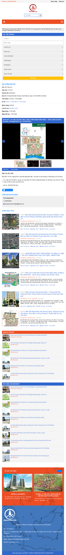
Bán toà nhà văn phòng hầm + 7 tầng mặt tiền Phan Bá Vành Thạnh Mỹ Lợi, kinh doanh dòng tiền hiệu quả (41, 294)
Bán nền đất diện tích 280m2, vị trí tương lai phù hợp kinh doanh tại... (29, 350)
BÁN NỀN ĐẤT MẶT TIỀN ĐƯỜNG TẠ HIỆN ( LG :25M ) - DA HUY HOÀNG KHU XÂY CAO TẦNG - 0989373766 (42, 254)
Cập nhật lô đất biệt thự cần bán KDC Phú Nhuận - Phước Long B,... (28, 433)
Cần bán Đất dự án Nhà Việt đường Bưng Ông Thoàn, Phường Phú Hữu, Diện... (31, 440)
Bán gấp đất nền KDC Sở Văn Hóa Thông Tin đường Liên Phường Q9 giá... (30, 455)
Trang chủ (6, 29)
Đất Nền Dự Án (21, 29)
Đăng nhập (54, 1)
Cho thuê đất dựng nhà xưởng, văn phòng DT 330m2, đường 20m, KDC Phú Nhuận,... (33, 373)
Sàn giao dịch (13, 29)
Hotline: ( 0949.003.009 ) (9, 1)
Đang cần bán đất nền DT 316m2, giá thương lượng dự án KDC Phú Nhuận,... (30, 448)
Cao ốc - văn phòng (32, 298)
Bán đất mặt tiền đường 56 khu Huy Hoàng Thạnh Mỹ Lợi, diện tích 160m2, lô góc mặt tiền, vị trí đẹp (41, 235)
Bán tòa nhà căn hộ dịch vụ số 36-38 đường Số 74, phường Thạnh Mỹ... (29, 335)
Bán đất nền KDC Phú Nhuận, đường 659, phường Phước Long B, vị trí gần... (30, 358)
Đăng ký (61, 1)
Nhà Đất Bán (23, 221)
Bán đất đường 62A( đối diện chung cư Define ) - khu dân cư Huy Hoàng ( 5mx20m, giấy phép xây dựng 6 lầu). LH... (42, 217)
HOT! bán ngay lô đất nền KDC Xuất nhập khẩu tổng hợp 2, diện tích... (29, 343)
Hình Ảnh (5, 169)
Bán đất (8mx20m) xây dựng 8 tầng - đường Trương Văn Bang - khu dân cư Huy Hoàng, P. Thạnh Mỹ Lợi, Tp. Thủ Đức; (42, 313)
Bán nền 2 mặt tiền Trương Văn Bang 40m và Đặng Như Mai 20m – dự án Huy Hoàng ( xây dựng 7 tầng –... (42, 274)
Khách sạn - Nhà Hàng (16, 337)
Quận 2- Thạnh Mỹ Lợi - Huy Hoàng (16, 101)
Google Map (14, 169)
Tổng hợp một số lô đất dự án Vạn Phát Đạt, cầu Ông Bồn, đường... (28, 365)
